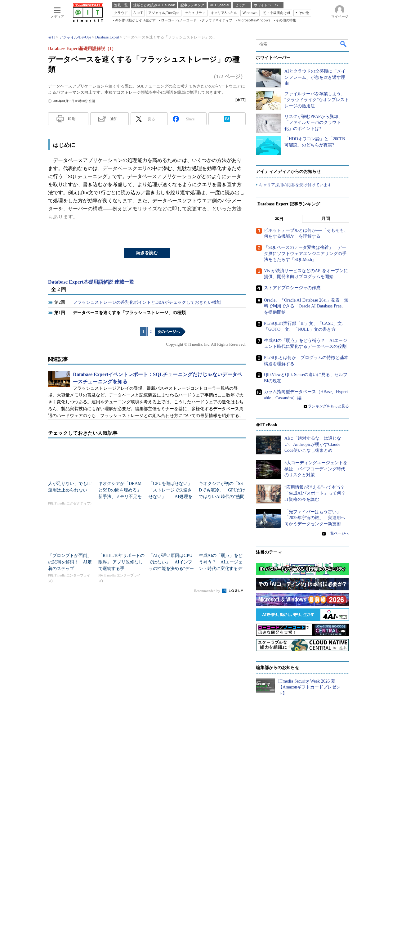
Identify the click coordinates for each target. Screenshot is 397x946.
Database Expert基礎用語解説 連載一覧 (91, 282)
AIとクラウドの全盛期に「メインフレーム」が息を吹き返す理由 (315, 77)
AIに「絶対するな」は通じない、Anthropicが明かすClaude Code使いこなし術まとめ (312, 444)
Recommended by (207, 591)
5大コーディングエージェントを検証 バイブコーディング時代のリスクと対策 (315, 468)
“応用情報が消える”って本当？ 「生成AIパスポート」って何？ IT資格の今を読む (317, 493)
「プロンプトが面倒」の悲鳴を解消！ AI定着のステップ (70, 562)
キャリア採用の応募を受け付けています (295, 184)
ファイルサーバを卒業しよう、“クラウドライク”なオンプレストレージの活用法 (316, 100)
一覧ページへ (338, 533)
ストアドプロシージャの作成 (292, 287)
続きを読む (147, 252)
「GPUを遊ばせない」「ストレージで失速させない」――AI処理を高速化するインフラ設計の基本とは (170, 496)
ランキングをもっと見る (328, 406)
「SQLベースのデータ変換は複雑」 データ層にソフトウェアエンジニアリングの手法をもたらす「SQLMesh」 (305, 253)
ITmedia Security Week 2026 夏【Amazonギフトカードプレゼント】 (309, 687)
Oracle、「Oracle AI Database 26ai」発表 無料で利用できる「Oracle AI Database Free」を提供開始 (306, 306)
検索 (343, 43)
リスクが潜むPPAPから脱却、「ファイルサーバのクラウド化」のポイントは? (313, 122)
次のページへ (169, 332)
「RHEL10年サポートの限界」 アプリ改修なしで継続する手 (121, 562)
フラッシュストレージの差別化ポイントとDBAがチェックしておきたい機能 (147, 302)
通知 (114, 119)
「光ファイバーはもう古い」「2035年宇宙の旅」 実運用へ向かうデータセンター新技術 (314, 517)
